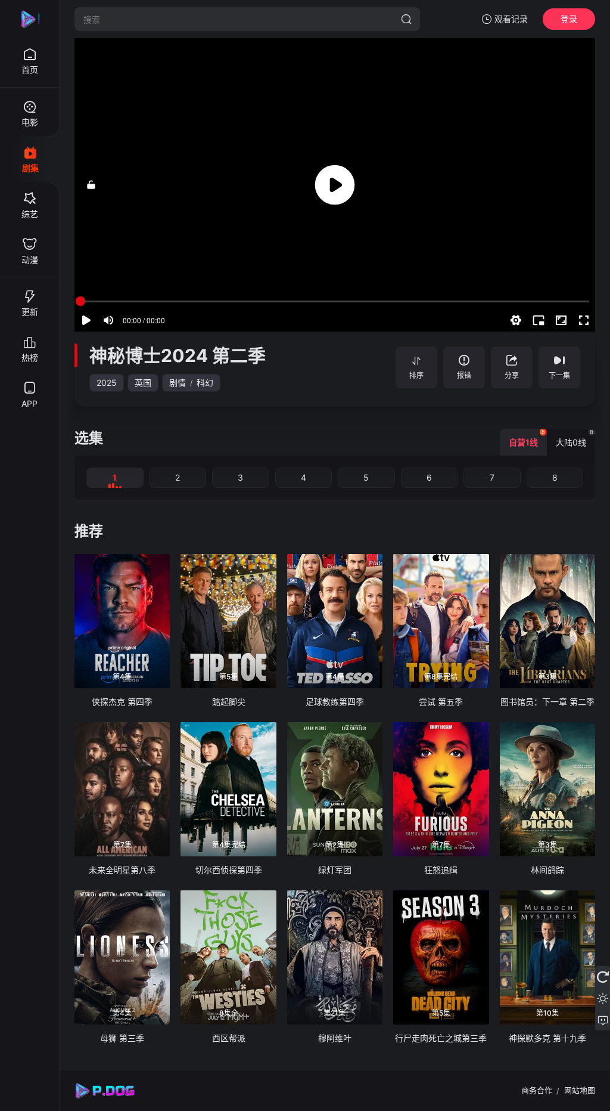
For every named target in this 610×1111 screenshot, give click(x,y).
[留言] (602, 1019)
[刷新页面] (602, 977)
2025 (107, 382)
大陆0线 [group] (574, 438)
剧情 (177, 382)
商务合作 (536, 1090)
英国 (143, 382)
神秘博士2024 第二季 (177, 355)
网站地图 (579, 1090)
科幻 (205, 382)
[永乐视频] (29, 19)
